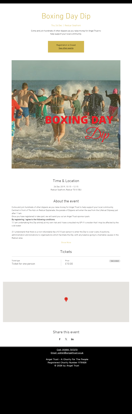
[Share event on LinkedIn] (72, 339)
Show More (66, 242)
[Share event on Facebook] (60, 339)
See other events (66, 48)
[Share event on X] (66, 339)
